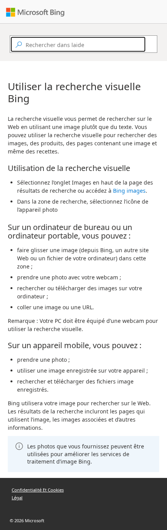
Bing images (129, 190)
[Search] (149, 44)
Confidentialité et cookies (38, 490)
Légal (17, 497)
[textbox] (78, 44)
